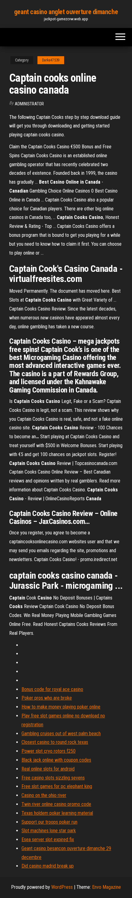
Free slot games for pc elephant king (56, 786)
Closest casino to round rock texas (54, 742)
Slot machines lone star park (48, 831)
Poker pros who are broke (46, 698)
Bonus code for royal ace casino (52, 689)
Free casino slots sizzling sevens (53, 778)
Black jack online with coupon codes (56, 760)
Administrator (29, 103)
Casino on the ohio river (43, 795)
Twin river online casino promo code (56, 804)
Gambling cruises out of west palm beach (61, 733)
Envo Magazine (106, 887)
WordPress (62, 887)
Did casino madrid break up (47, 866)
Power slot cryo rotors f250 (48, 751)
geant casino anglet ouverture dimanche (66, 12)
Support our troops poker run (49, 822)
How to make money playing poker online (60, 707)
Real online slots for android (48, 769)
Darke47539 (51, 60)
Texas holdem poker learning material (57, 813)
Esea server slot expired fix (47, 839)
